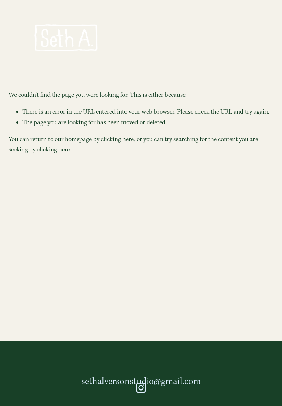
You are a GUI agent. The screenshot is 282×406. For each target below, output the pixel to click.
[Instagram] (141, 387)
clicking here (117, 139)
